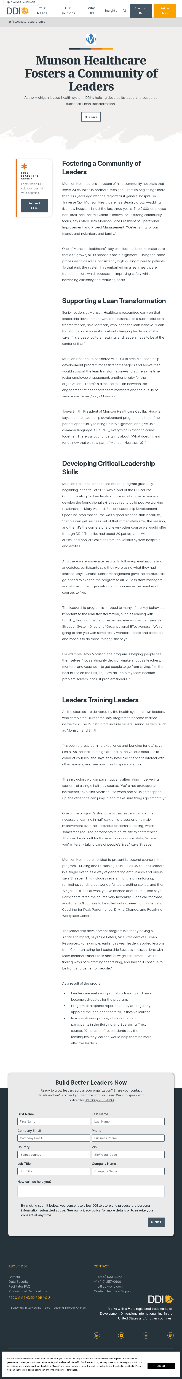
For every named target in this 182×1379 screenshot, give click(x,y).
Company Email (29, 1131)
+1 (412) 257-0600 (107, 1281)
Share (93, 117)
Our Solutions (68, 10)
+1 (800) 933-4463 (99, 1100)
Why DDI (91, 10)
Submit (156, 1222)
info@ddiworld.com (108, 1286)
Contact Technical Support (113, 1291)
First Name (25, 1114)
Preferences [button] (71, 1370)
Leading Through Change (70, 1308)
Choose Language (23, 2)
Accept (161, 1366)
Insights (111, 11)
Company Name (104, 1164)
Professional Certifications (28, 1291)
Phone (96, 1131)
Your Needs (42, 10)
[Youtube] (121, 1335)
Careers (14, 1277)
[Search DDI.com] (124, 10)
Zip (94, 1147)
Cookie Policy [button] (134, 1366)
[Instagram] (146, 1335)
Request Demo (34, 205)
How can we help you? (34, 1182)
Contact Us (141, 10)
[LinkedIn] (97, 1335)
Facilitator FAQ (19, 1286)
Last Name (100, 1114)
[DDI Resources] (170, 1335)
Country (23, 1147)
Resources (19, 22)
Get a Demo (164, 10)
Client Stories (36, 22)
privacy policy (90, 1210)
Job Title (24, 1164)
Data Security (19, 1281)
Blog (47, 1308)
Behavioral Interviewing (26, 1308)
